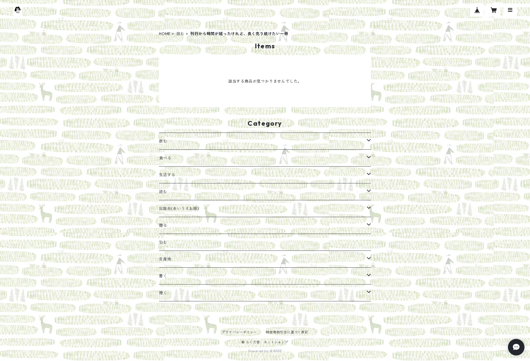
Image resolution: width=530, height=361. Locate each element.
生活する (167, 174)
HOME (165, 33)
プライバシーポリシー (239, 332)
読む (180, 33)
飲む (163, 141)
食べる (165, 158)
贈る (163, 225)
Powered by (259, 351)
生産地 (165, 259)
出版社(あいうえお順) (179, 208)
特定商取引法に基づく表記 (287, 332)
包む (163, 242)
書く (163, 275)
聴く (163, 292)
